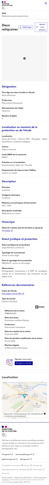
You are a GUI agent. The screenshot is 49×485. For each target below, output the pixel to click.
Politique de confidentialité (23, 477)
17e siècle (6, 230)
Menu (46, 3)
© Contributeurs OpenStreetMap (14, 416)
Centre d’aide (37, 470)
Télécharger (27, 27)
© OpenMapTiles (35, 414)
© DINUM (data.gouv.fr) (20, 414)
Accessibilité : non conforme (11, 465)
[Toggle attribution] (44, 413)
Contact (27, 465)
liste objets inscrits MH (11, 293)
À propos (36, 465)
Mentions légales (7, 477)
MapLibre (7, 414)
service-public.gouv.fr (23, 454)
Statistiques (23, 470)
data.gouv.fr (25, 459)
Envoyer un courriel (23, 363)
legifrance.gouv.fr (9, 459)
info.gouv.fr (6, 454)
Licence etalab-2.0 (14, 482)
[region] (24, 400)
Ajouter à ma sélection (42, 27)
